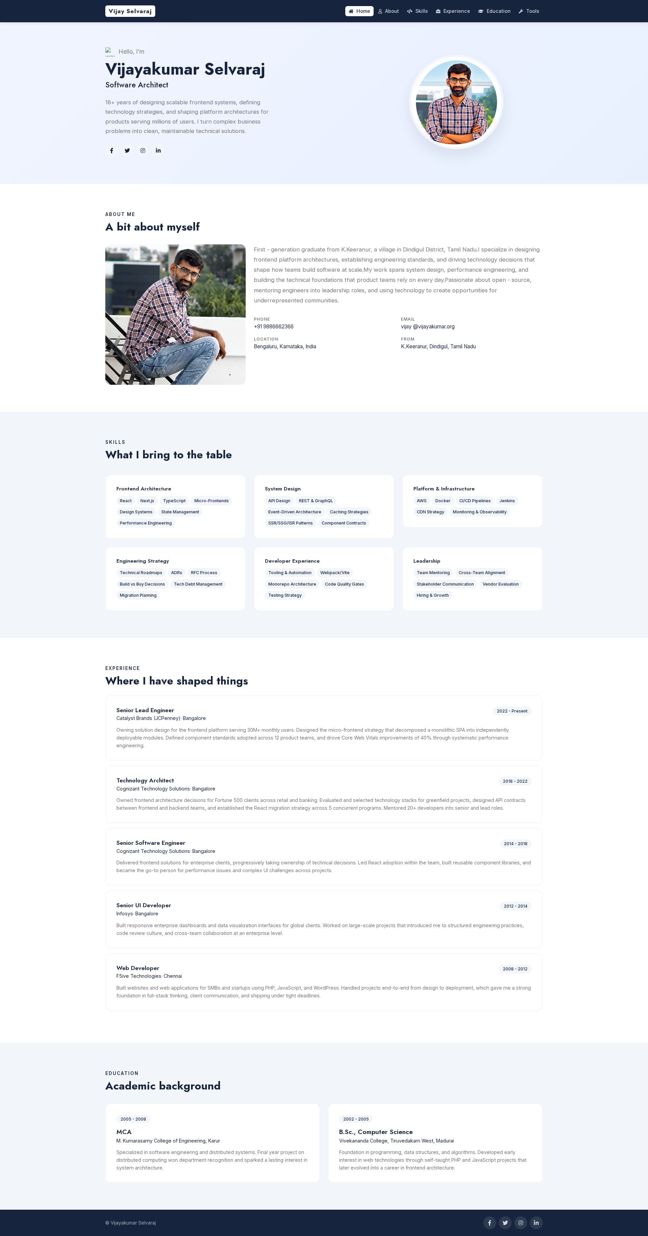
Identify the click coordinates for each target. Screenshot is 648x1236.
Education (499, 11)
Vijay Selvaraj (130, 11)
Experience (456, 11)
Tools (532, 11)
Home (363, 11)
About (392, 11)
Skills (421, 11)
